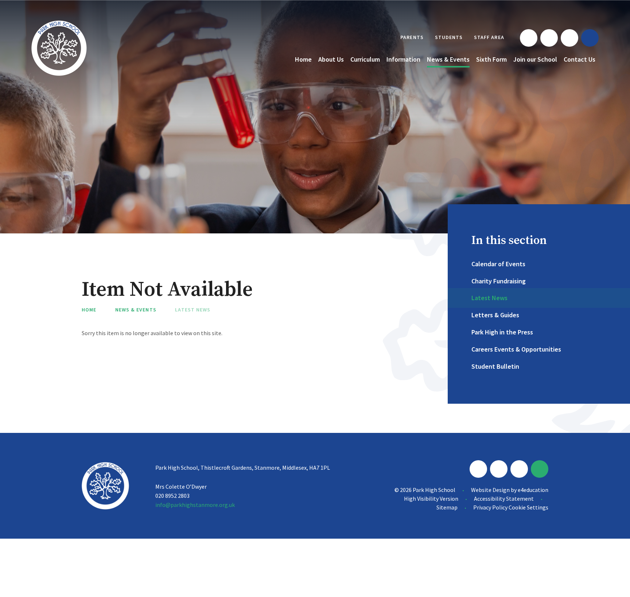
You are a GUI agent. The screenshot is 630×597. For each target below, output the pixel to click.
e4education (533, 489)
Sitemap (447, 507)
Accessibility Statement (504, 498)
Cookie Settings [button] (528, 507)
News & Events (135, 309)
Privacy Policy (490, 507)
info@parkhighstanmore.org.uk (195, 504)
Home (89, 309)
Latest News (192, 309)
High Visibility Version (431, 498)
